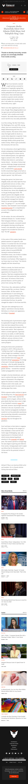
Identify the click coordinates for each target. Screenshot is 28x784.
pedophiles (5, 481)
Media (16, 478)
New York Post (19, 394)
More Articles (14, 69)
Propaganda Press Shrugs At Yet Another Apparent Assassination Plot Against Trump (13, 514)
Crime (4, 478)
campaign (13, 232)
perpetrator (4, 366)
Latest (3, 612)
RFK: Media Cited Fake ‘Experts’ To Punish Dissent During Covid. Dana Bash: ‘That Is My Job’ (13, 571)
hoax (18, 358)
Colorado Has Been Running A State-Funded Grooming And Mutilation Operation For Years (13, 717)
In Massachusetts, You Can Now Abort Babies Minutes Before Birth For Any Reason (13, 690)
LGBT (10, 478)
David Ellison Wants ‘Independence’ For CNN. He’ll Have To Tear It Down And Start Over (13, 543)
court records (18, 169)
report (19, 403)
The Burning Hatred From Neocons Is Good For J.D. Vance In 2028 (14, 601)
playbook (4, 418)
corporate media (15, 475)
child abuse (5, 475)
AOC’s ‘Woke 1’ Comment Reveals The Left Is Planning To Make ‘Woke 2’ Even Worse (13, 636)
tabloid (22, 439)
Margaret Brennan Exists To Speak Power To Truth (13, 663)
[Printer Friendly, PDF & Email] (24, 79)
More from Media (6, 491)
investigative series (6, 208)
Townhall (12, 313)
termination (15, 360)
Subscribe (14, 776)
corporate (14, 439)
